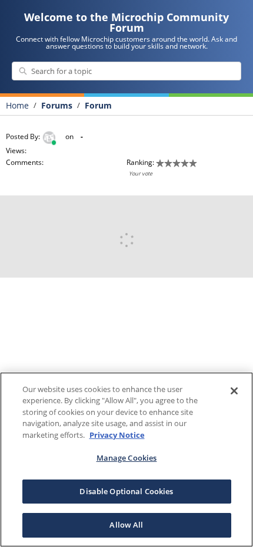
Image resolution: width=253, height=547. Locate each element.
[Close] (234, 391)
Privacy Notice (117, 435)
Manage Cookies (126, 458)
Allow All (126, 524)
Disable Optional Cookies (126, 491)
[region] (126, 459)
